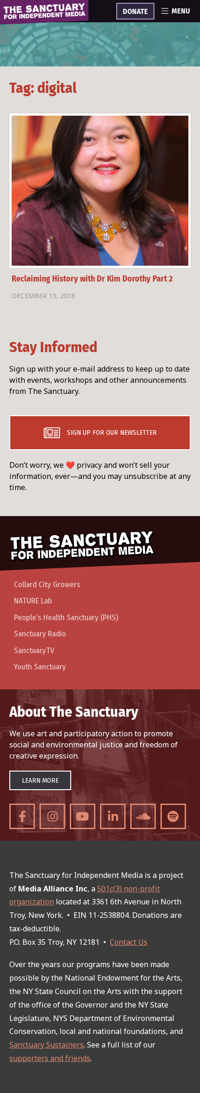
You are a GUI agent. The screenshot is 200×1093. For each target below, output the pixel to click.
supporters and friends (49, 1058)
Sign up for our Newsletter (112, 432)
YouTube (82, 816)
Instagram (52, 816)
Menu (181, 11)
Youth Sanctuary (40, 667)
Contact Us (128, 942)
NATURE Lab (33, 601)
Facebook (22, 816)
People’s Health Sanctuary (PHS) (66, 617)
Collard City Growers (47, 584)
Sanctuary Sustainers (46, 1045)
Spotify (173, 816)
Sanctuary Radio (40, 634)
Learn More (40, 780)
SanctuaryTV (34, 650)
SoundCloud (143, 816)
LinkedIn (113, 816)
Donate (135, 11)
